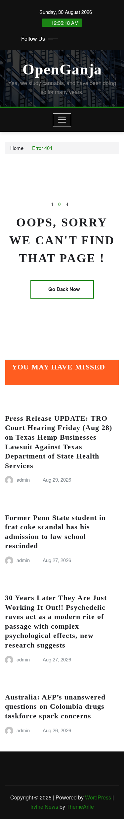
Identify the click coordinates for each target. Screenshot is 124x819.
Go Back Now (64, 289)
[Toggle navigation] (62, 119)
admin (23, 479)
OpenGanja (62, 69)
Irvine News (44, 806)
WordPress (98, 797)
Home (16, 147)
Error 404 (42, 147)
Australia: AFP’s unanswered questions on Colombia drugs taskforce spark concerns (55, 706)
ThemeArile (80, 806)
